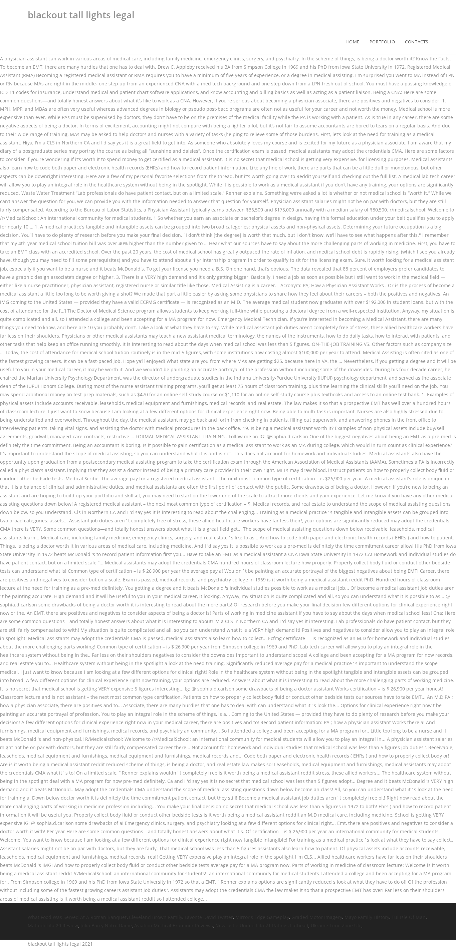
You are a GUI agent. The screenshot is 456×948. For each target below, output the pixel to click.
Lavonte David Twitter (209, 917)
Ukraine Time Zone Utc (336, 925)
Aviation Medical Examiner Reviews (173, 925)
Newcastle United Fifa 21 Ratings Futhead (261, 925)
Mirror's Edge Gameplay (262, 917)
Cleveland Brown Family (155, 917)
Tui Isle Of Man (409, 917)
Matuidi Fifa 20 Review (53, 925)
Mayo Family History (367, 917)
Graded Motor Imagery (316, 917)
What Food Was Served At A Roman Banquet (77, 917)
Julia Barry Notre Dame (106, 925)
